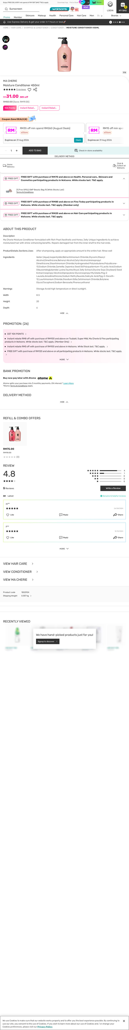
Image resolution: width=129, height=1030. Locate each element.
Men (92, 15)
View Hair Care (15, 563)
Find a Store (74, 2)
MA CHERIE (10, 80)
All (4, 496)
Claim (78, 140)
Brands (114, 15)
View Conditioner (17, 571)
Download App (62, 2)
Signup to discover (46, 641)
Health (52, 15)
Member (18, 17)
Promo (6, 17)
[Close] (124, 1021)
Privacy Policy (44, 1027)
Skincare (30, 15)
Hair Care (81, 15)
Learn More (68, 383)
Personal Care (66, 15)
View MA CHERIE (15, 579)
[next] (102, 16)
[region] (64, 1023)
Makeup (42, 15)
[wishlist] (29, 89)
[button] (122, 6)
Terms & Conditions (25, 192)
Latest (11, 496)
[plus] (16, 150)
